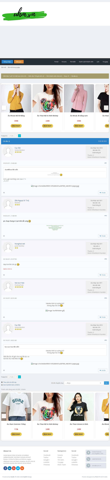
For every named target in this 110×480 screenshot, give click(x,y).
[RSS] (22, 468)
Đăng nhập (7, 62)
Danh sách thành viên (86, 62)
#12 (106, 215)
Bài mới (3, 67)
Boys (65, 76)
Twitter (74, 457)
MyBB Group (27, 477)
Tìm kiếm (73, 62)
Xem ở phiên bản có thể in (11, 385)
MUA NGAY (16, 126)
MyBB (12, 477)
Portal (56, 62)
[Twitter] (18, 468)
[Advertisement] (55, 42)
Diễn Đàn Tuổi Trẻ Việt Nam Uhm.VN (14, 76)
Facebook (75, 455)
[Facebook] (5, 468)
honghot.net (20, 243)
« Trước (11, 136)
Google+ (75, 460)
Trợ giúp (105, 62)
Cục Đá (18, 148)
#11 (106, 163)
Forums (64, 62)
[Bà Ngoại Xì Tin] (22, 200)
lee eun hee (19, 283)
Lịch (98, 62)
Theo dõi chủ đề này (9, 382)
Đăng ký (18, 62)
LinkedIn (74, 462)
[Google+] (14, 468)
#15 (106, 340)
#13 (106, 259)
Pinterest (75, 465)
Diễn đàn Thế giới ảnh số (36, 76)
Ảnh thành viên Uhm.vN (54, 76)
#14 (106, 298)
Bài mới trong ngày (14, 67)
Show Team (61, 465)
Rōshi (97, 477)
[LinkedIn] (9, 468)
